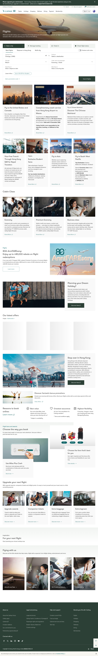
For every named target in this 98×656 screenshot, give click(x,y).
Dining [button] (45, 11)
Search (67, 6)
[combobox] (26, 62)
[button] (49, 56)
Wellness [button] (39, 11)
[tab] (9, 50)
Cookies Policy (60, 653)
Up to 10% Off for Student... (22, 73)
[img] (94, 1)
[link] (72, 259)
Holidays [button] (26, 11)
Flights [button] (20, 11)
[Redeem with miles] (80, 50)
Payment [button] (51, 11)
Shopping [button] (32, 11)
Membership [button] (59, 11)
